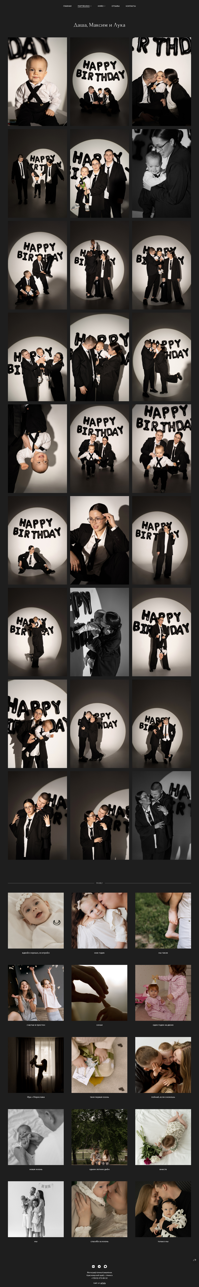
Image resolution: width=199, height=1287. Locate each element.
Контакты (131, 6)
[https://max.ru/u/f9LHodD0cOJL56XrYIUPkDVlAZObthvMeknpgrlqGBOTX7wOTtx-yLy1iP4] (105, 1266)
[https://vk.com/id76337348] (93, 1266)
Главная (67, 6)
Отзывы (116, 6)
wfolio (103, 1283)
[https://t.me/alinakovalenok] (99, 1266)
